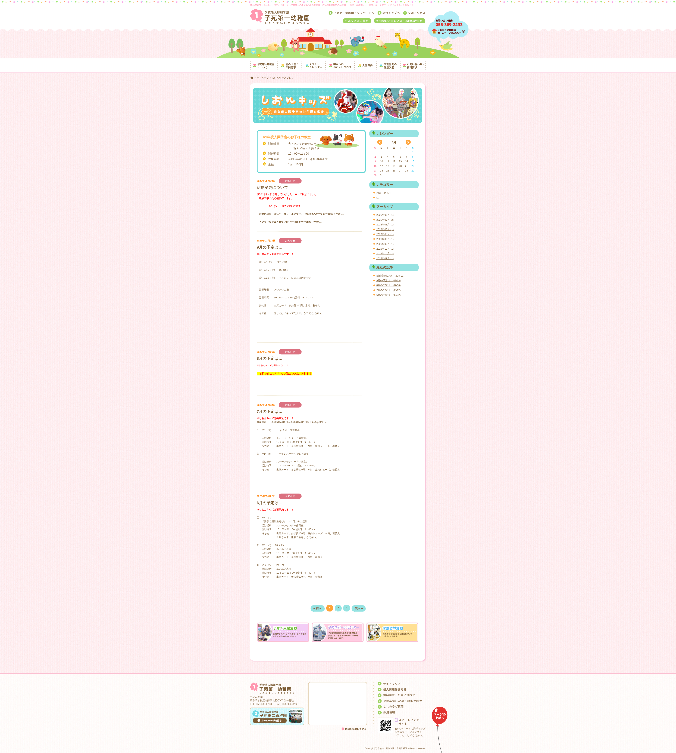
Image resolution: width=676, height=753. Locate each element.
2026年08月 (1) (385, 214)
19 (394, 166)
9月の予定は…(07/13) (388, 280)
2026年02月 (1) (385, 244)
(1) (378, 197)
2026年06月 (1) (385, 224)
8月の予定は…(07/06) (388, 285)
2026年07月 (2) (385, 219)
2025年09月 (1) (385, 258)
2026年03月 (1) (385, 239)
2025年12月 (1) (385, 248)
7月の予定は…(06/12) (388, 290)
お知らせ (290, 180)
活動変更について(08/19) (390, 275)
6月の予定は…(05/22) (388, 294)
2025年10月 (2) (385, 253)
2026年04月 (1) (385, 234)
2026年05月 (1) (385, 229)
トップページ (261, 77)
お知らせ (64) (384, 192)
